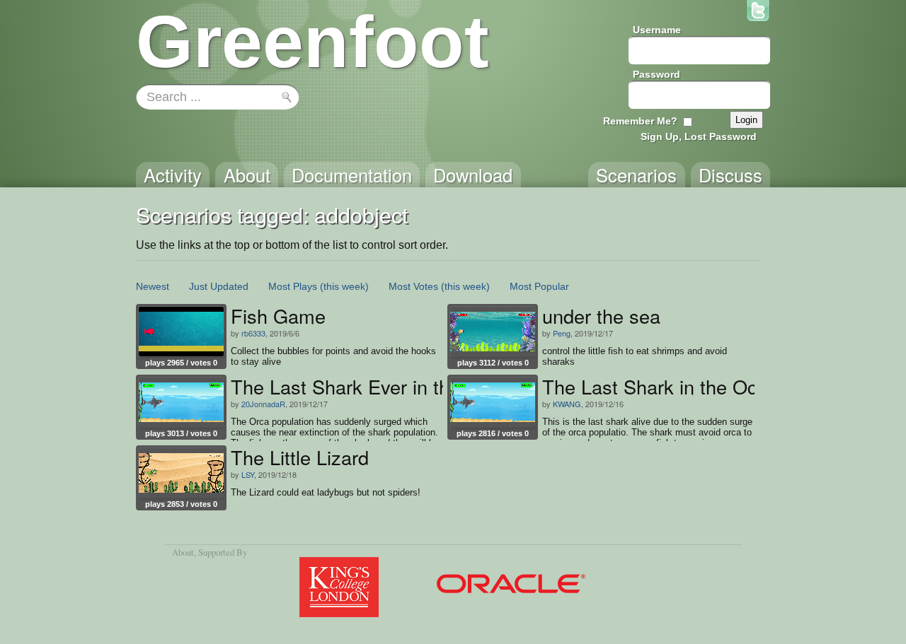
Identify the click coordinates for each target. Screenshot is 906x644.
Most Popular (539, 286)
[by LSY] (181, 472)
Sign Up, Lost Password (699, 136)
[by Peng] (492, 331)
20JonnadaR (263, 403)
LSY (247, 474)
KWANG (567, 403)
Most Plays (292, 286)
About (183, 552)
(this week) (344, 286)
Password (656, 74)
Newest (152, 286)
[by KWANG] (492, 402)
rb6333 (253, 333)
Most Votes (413, 286)
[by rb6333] (181, 331)
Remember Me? (640, 121)
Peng (561, 333)
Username (657, 29)
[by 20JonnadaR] (181, 402)
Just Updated (218, 286)
